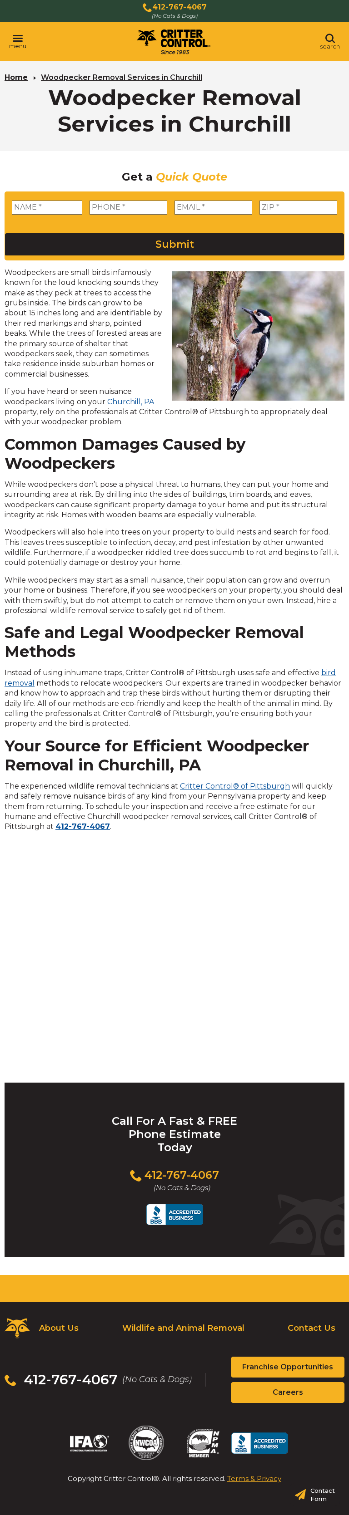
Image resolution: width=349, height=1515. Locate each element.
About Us (59, 1328)
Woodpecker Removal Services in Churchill (121, 77)
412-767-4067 (82, 826)
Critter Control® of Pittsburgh (235, 786)
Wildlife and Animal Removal (183, 1328)
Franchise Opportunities (293, 1370)
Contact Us (311, 1328)
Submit (174, 244)
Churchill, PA (130, 401)
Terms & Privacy (254, 1478)
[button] (17, 41)
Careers (304, 1395)
